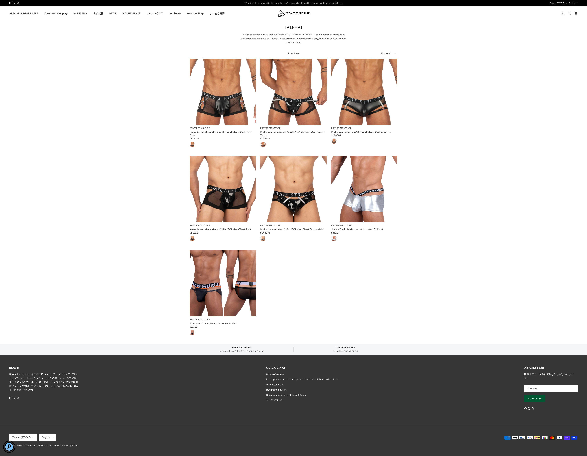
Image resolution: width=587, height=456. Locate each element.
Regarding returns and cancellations (286, 395)
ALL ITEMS (80, 13)
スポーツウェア (155, 13)
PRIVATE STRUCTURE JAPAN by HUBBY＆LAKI (38, 445)
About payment (274, 384)
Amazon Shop (195, 13)
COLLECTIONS (131, 13)
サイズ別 (98, 13)
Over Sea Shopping (56, 13)
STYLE (113, 13)
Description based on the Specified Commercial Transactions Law (302, 379)
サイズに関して (274, 400)
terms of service (275, 374)
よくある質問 (217, 13)
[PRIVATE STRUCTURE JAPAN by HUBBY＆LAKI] (293, 13)
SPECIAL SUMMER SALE (23, 13)
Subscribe (534, 398)
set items (175, 13)
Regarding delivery (276, 389)
